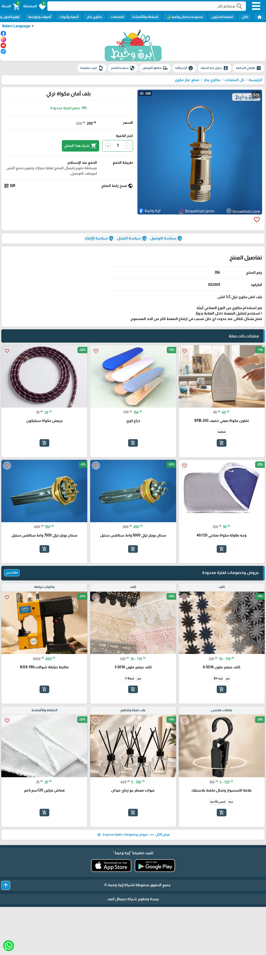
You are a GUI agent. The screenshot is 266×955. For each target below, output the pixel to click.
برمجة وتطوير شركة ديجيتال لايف (133, 899)
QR (9, 185)
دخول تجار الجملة (214, 68)
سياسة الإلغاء (99, 238)
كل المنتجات (234, 80)
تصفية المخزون (222, 17)
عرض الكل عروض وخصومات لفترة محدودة (133, 835)
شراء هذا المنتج (80, 146)
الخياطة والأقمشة (145, 17)
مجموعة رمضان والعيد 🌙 (185, 17)
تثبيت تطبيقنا (91, 68)
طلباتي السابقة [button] (248, 68)
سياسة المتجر (123, 68)
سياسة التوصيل (166, 238)
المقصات (117, 17)
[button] (34, 6)
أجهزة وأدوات (68, 17)
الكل (245, 17)
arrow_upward (6, 885)
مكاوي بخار (94, 17)
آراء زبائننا (184, 68)
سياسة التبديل (132, 238)
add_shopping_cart (221, 443)
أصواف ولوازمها (39, 17)
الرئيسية (255, 80)
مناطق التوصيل (155, 68)
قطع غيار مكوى (187, 80)
